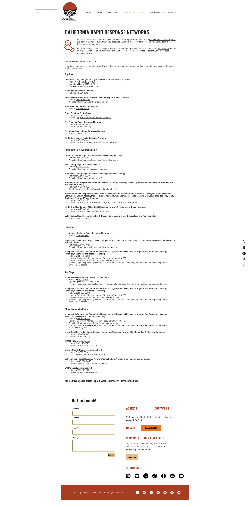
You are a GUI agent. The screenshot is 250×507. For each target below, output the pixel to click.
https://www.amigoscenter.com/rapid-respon (97, 142)
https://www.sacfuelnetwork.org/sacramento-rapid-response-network (108, 202)
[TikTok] (244, 253)
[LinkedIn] (165, 492)
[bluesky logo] (137, 476)
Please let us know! (129, 381)
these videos (163, 48)
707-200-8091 (82, 158)
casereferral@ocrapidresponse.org (90, 354)
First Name (76, 409)
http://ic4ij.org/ (83, 336)
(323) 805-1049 (83, 245)
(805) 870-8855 (84, 361)
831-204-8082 (82, 187)
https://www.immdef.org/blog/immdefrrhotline (98, 260)
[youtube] (181, 476)
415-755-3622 (82, 108)
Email (75, 428)
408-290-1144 (82, 140)
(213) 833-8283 (83, 256)
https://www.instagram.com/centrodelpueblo (97, 160)
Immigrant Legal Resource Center (121, 51)
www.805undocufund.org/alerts (92, 363)
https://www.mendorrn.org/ (89, 178)
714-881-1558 (82, 352)
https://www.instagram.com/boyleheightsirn (97, 247)
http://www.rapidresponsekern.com (93, 169)
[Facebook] (172, 492)
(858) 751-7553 (82, 279)
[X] (244, 241)
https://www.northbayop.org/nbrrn (92, 102)
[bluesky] (144, 492)
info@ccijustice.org (163, 417)
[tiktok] (154, 476)
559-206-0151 (82, 218)
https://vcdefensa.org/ (87, 372)
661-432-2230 (82, 167)
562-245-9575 (82, 343)
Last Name (76, 417)
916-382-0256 (82, 200)
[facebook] (163, 476)
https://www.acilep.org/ (87, 86)
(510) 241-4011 (89, 82)
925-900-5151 (82, 115)
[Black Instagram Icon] (244, 247)
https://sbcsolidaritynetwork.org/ (102, 189)
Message (76, 438)
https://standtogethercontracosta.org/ (94, 117)
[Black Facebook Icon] (244, 259)
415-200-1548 (82, 124)
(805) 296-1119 (82, 370)
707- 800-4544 (83, 100)
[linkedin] (172, 476)
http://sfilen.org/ (84, 126)
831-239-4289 (82, 209)
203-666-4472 (82, 133)
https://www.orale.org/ (87, 345)
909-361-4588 (82, 334)
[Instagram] (137, 492)
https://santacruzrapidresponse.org (93, 211)
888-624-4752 (82, 235)
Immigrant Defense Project (89, 51)
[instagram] (128, 476)
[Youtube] (178, 492)
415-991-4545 (82, 93)
